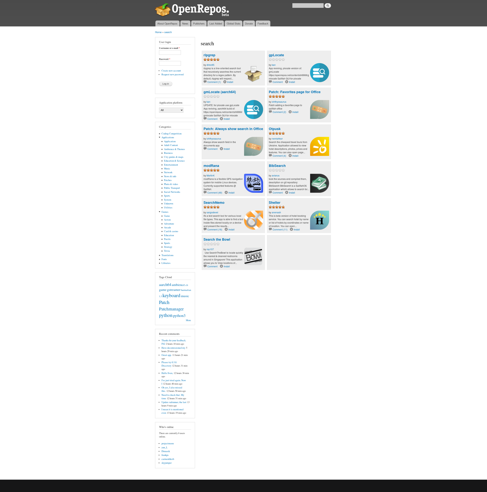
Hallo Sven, (167, 373)
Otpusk (275, 128)
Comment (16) (214, 229)
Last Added (215, 23)
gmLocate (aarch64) (220, 91)
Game (167, 215)
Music (167, 168)
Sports (167, 195)
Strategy (168, 246)
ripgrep (209, 54)
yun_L (165, 447)
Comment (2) (279, 111)
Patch (164, 302)
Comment (278, 81)
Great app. (167, 355)
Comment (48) (214, 192)
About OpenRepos (167, 23)
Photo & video (171, 184)
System (167, 199)
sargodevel (212, 212)
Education (169, 235)
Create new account (171, 70)
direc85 (210, 64)
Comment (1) (214, 81)
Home (158, 32)
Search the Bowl (217, 239)
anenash (276, 212)
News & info (170, 176)
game (162, 289)
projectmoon (168, 443)
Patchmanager (171, 309)
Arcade (167, 227)
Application (170, 141)
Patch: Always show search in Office (233, 128)
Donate (249, 23)
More (188, 320)
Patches (168, 180)
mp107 (210, 249)
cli (186, 285)
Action (167, 219)
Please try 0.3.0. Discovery (169, 364)
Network (168, 172)
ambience (178, 284)
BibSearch (277, 165)
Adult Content (171, 145)
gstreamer (174, 289)
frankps (165, 455)
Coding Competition (171, 133)
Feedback (263, 23)
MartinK (211, 175)
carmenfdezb (168, 459)
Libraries (166, 263)
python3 (179, 315)
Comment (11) (280, 229)
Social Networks (172, 192)
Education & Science (174, 160)
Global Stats (233, 23)
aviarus (275, 175)
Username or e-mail (169, 48)
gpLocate (276, 54)
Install (230, 81)
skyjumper (167, 462)
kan (274, 64)
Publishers (199, 23)
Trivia (167, 250)
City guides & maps (173, 157)
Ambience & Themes (174, 149)
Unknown (168, 203)
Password (164, 59)
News (185, 23)
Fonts (164, 259)
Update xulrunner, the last (174, 402)
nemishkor (277, 138)
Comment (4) (279, 155)
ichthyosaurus (279, 101)
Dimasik (166, 451)
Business (168, 153)
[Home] (192, 10)
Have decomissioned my (173, 347)
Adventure (169, 223)
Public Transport (172, 188)
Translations (167, 255)
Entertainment (171, 164)
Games (165, 211)
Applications (168, 137)
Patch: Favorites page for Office (295, 91)
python (166, 315)
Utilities (168, 207)
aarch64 (165, 284)
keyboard (171, 295)
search (168, 32)
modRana (211, 165)
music (185, 296)
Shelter (274, 202)
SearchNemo (214, 202)
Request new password (173, 74)
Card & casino (171, 231)
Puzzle (167, 239)
